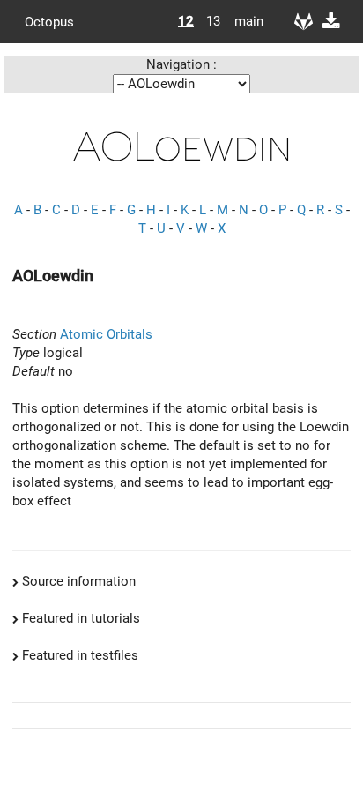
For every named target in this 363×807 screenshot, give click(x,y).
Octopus (49, 21)
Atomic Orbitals (106, 334)
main (242, 21)
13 (213, 21)
